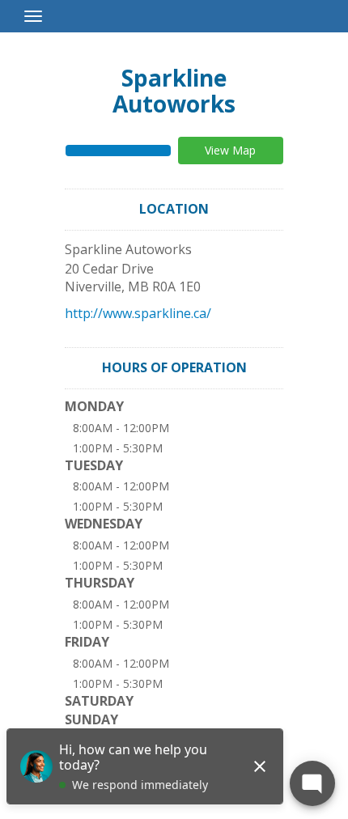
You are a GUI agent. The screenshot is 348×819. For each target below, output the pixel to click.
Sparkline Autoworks (174, 90)
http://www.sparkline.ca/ (138, 313)
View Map (230, 150)
